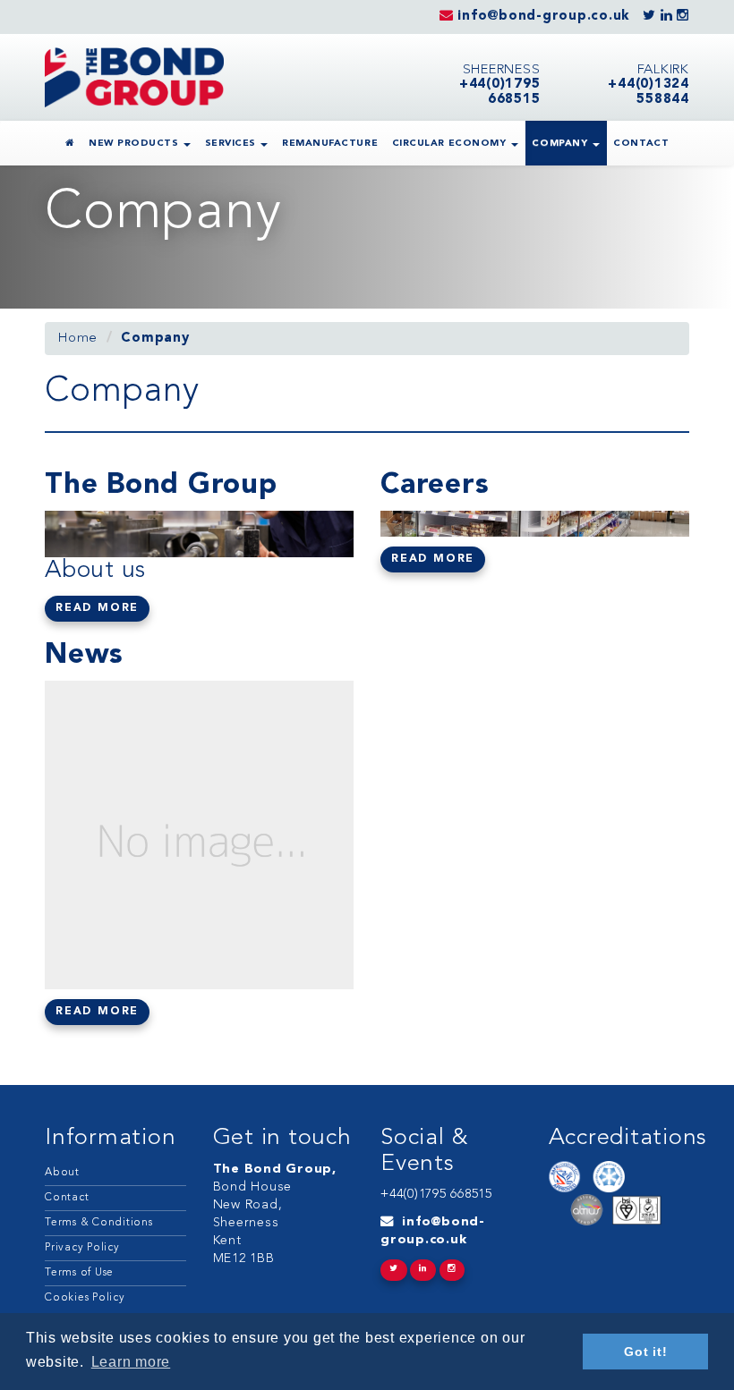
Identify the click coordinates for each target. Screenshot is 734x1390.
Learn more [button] (131, 1361)
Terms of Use (79, 1272)
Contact (641, 143)
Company (561, 143)
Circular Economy (450, 143)
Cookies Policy (85, 1298)
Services (232, 143)
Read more (97, 608)
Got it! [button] (645, 1351)
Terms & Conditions (99, 1222)
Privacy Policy (82, 1247)
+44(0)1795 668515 (436, 1194)
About (62, 1172)
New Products (135, 143)
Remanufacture (330, 143)
